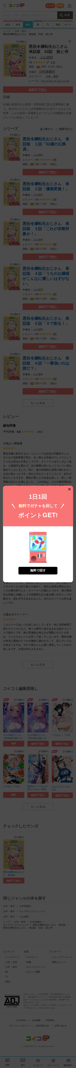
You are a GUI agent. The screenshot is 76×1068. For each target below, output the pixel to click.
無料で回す (38, 570)
